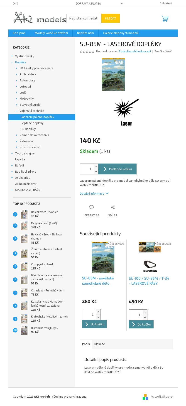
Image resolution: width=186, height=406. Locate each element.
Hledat (110, 18)
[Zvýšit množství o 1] (96, 166)
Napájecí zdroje (25, 171)
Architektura (28, 74)
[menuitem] (19, 33)
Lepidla (20, 159)
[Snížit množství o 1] (96, 171)
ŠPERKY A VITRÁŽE (27, 190)
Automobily (27, 80)
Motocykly (27, 98)
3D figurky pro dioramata (36, 68)
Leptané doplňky (32, 123)
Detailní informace (92, 193)
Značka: (163, 51)
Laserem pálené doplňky (37, 117)
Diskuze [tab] (99, 344)
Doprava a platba (88, 4)
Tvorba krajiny (25, 153)
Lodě (23, 92)
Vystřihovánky (24, 56)
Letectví (25, 86)
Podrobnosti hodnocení (135, 51)
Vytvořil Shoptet (162, 396)
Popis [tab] (86, 344)
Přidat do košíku (120, 169)
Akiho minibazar (26, 184)
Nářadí (19, 165)
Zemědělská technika (34, 135)
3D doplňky (28, 129)
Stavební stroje (30, 105)
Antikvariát (22, 178)
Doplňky (20, 62)
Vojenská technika (32, 111)
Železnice (26, 141)
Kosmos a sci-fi (30, 147)
